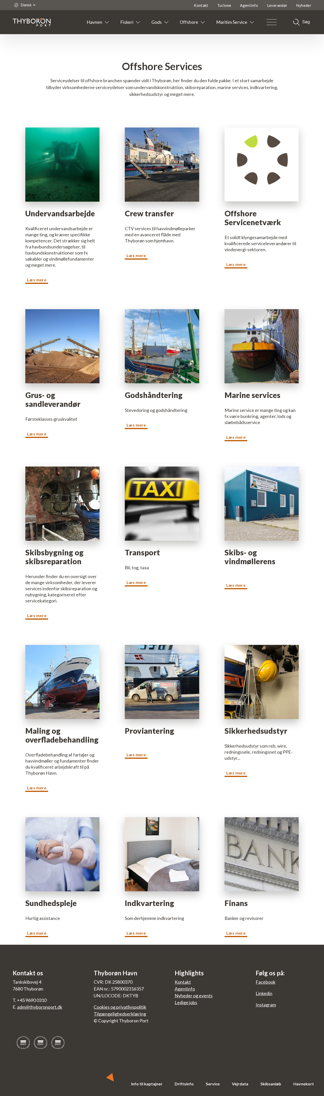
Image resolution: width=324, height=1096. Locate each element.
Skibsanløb (270, 1083)
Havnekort (303, 1083)
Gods (156, 22)
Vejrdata (240, 1083)
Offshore (189, 22)
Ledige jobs (186, 1002)
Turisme (224, 5)
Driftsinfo (184, 1083)
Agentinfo (249, 5)
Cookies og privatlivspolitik (120, 1007)
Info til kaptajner (147, 1083)
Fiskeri (126, 22)
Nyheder (303, 5)
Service (213, 1083)
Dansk (26, 5)
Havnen (94, 22)
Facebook (265, 982)
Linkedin (264, 993)
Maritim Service (231, 22)
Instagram (266, 1004)
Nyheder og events (194, 995)
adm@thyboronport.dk (39, 1007)
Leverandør (277, 5)
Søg (306, 22)
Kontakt (201, 5)
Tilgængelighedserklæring (120, 1014)
